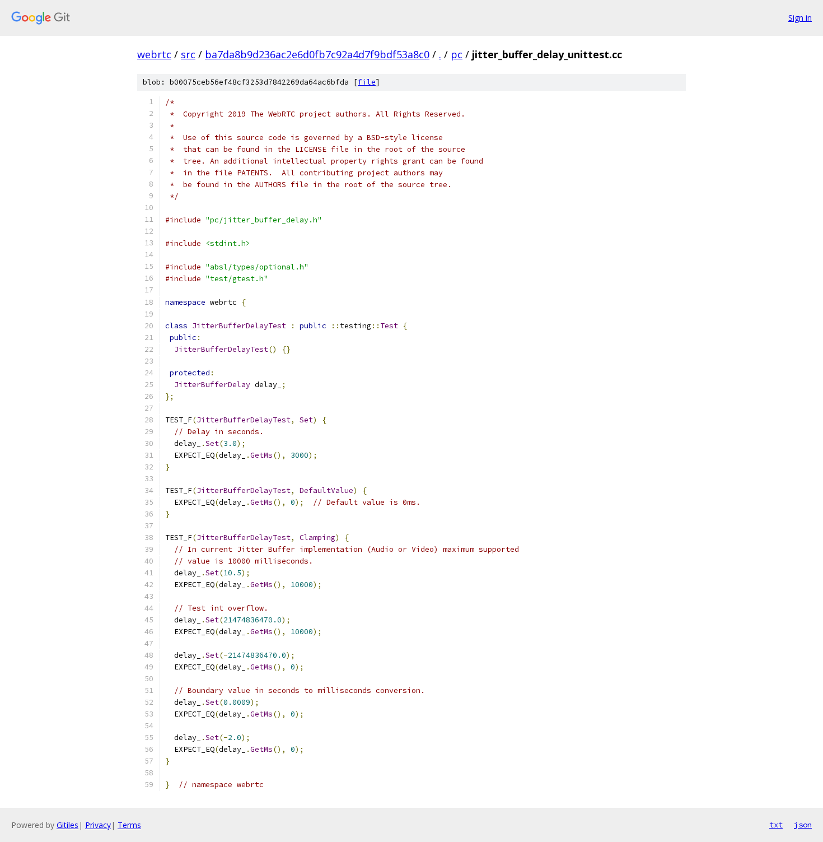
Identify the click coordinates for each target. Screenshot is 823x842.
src (188, 54)
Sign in (800, 17)
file (367, 82)
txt (776, 825)
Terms (129, 825)
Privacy (98, 825)
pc (456, 54)
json (803, 825)
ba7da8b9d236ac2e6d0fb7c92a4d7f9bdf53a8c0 (317, 54)
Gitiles (67, 825)
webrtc (154, 54)
